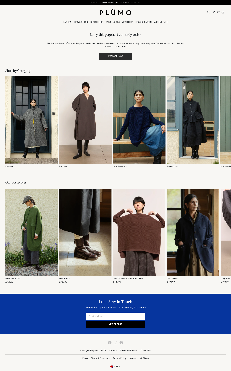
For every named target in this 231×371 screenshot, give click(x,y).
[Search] (208, 12)
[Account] (214, 12)
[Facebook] (110, 342)
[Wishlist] (218, 12)
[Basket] (223, 12)
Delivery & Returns (128, 350)
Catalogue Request (89, 350)
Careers (113, 350)
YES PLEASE (115, 324)
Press (85, 358)
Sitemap (133, 358)
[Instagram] (115, 342)
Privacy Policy (119, 358)
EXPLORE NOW (115, 56)
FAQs (103, 350)
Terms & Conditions (100, 358)
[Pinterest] (121, 342)
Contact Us (146, 350)
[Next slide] (223, 122)
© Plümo (144, 358)
